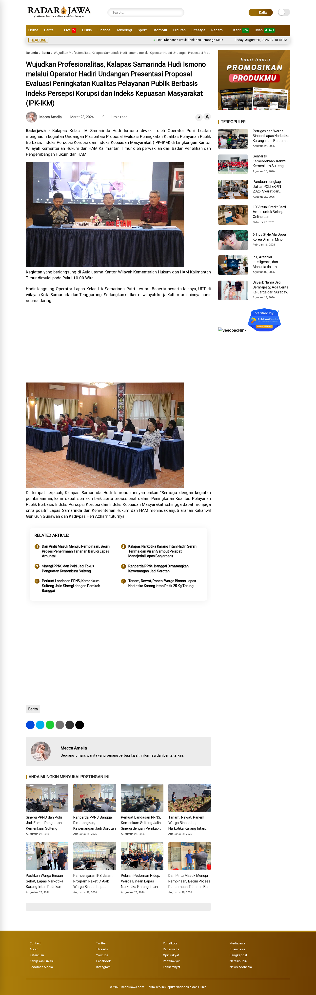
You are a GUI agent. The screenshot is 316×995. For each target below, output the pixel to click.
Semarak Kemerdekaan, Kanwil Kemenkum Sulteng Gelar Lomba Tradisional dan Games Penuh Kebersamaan (270, 161)
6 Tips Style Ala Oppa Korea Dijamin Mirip (269, 236)
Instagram (103, 967)
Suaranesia (237, 949)
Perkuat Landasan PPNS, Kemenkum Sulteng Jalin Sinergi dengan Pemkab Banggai (71, 586)
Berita (49, 30)
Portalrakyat (171, 961)
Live (69, 30)
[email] (69, 725)
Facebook (103, 961)
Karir (240, 30)
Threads (102, 949)
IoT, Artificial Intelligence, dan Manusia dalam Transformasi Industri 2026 (269, 262)
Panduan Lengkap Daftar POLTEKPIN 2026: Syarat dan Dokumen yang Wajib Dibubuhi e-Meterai (269, 187)
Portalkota (170, 943)
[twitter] (40, 725)
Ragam (217, 30)
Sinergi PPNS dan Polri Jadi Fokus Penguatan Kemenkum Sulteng (68, 568)
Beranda (32, 53)
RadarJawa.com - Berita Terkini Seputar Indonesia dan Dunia (163, 987)
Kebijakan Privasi (42, 961)
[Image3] (254, 108)
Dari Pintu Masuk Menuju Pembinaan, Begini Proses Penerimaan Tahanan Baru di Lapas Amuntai (76, 551)
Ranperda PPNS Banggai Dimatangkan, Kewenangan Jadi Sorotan (158, 568)
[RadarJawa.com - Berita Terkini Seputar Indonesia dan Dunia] (59, 18)
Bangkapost (238, 955)
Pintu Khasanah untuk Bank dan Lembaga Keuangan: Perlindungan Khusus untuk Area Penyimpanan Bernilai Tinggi (214, 40)
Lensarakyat (171, 967)
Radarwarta (171, 949)
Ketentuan (37, 955)
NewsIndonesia (241, 967)
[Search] (179, 12)
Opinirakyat (171, 955)
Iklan (264, 30)
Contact (35, 943)
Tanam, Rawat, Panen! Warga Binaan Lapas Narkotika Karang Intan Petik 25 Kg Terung (162, 583)
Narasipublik (239, 961)
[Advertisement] (118, 343)
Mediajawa (237, 943)
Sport (142, 30)
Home (33, 30)
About (34, 949)
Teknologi (124, 30)
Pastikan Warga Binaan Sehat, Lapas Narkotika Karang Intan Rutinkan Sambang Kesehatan (44, 881)
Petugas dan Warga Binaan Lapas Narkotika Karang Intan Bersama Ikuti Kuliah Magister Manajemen (271, 136)
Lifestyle (198, 30)
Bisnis (87, 30)
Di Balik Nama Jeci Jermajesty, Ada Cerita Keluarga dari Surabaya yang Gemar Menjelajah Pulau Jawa (271, 287)
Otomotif (160, 30)
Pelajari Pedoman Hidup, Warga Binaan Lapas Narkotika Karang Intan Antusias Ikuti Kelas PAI (140, 881)
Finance (104, 30)
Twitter (101, 943)
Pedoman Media (41, 967)
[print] (60, 725)
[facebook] (30, 725)
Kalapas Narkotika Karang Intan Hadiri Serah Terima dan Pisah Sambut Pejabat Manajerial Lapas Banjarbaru (162, 551)
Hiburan (179, 30)
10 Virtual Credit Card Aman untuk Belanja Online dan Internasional (269, 212)
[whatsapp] (50, 725)
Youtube (102, 955)
